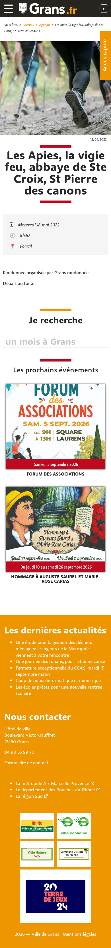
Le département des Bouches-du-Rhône (55, 789)
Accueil (29, 24)
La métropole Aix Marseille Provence (52, 783)
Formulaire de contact (26, 762)
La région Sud (29, 795)
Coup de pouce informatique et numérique (58, 680)
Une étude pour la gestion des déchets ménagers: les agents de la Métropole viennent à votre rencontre (54, 648)
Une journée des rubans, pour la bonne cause (60, 661)
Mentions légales (79, 933)
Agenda (44, 24)
